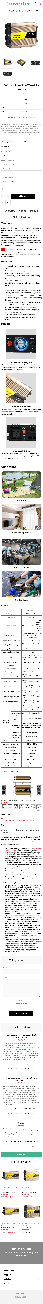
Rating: (21, 1001)
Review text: (7, 978)
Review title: (7, 967)
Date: (22, 1064)
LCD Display (4, 186)
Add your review (30, 117)
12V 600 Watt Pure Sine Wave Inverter (10, 1189)
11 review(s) (20, 117)
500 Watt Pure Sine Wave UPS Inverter (31, 1224)
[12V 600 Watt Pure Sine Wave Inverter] (11, 1175)
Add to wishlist (3, 202)
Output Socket (6, 169)
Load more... (21, 1155)
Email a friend (8, 202)
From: (9, 1064)
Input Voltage (5, 152)
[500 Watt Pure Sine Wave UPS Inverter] (32, 1211)
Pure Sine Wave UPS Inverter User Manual (19, 821)
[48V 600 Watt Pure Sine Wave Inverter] (11, 1211)
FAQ (15, 217)
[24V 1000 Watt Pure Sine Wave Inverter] (32, 1175)
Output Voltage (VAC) (8, 160)
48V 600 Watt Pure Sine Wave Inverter (10, 1224)
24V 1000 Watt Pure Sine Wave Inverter (31, 1189)
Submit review (21, 1014)
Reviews (25, 217)
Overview (9, 210)
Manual (34, 210)
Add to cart (23, 196)
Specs (22, 210)
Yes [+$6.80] (7, 189)
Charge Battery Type (8, 177)
